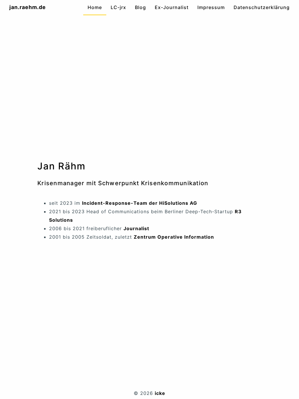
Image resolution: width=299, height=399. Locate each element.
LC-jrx (118, 7)
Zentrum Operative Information (174, 237)
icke (160, 393)
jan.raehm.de (27, 7)
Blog (140, 7)
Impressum (211, 7)
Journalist (136, 228)
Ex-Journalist (172, 7)
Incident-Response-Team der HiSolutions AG (139, 203)
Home (95, 7)
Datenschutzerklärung (262, 7)
